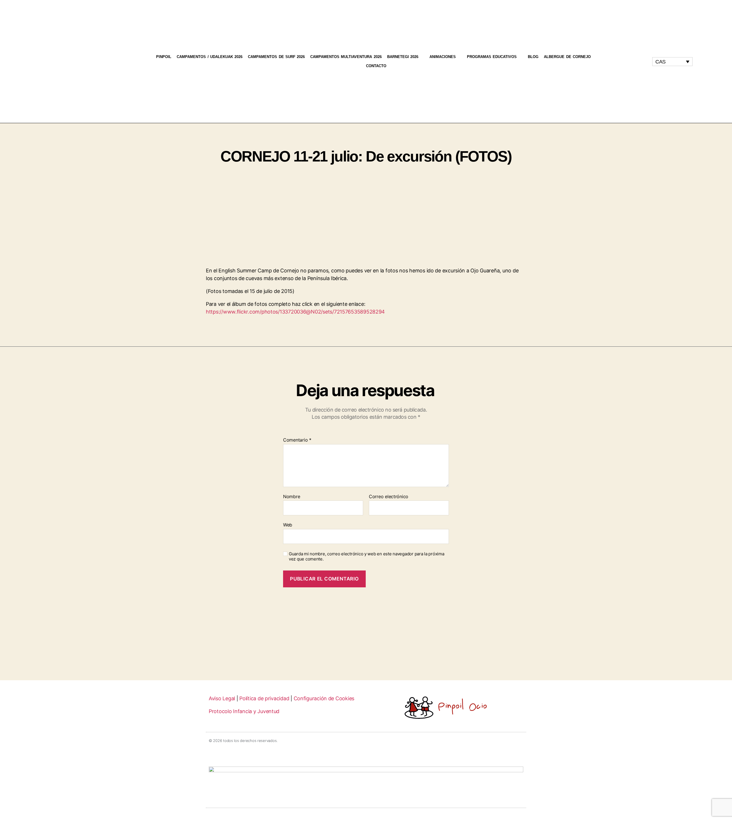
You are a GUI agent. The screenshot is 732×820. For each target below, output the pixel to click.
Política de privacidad (264, 698)
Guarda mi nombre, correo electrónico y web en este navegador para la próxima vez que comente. (366, 556)
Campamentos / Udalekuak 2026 (209, 57)
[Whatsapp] (630, 61)
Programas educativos (492, 57)
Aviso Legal (222, 698)
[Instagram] (608, 61)
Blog (533, 57)
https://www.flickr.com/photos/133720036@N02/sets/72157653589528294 (295, 312)
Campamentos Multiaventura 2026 (346, 57)
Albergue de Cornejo (567, 57)
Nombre (291, 496)
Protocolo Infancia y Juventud (244, 711)
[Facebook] (619, 61)
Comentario (297, 440)
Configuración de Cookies (324, 698)
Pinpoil (163, 57)
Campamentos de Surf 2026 (276, 57)
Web (287, 525)
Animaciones (442, 57)
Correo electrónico (388, 496)
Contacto (376, 66)
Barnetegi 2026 (402, 57)
